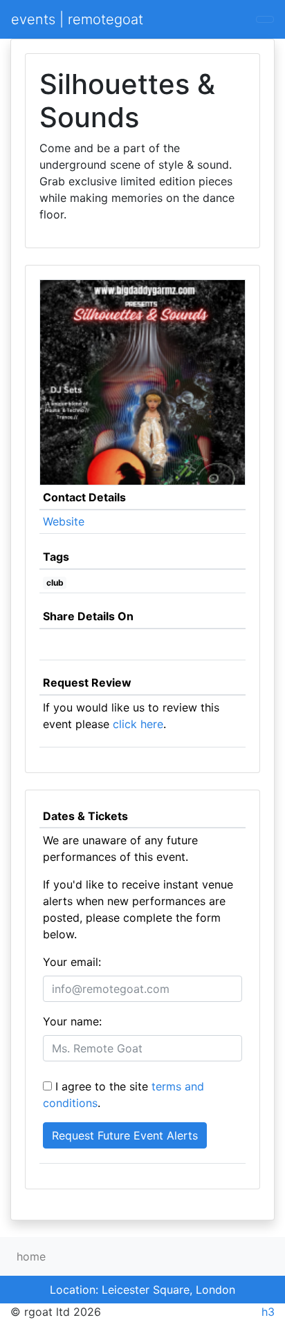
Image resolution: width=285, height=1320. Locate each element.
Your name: (72, 1021)
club (55, 582)
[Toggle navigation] (265, 19)
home (31, 1256)
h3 (268, 1312)
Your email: (72, 962)
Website (63, 521)
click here (138, 724)
